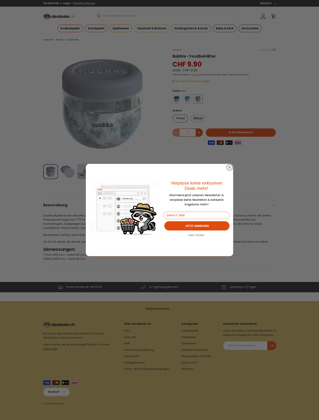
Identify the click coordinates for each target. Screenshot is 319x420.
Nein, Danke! (196, 235)
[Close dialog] (230, 167)
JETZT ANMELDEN (197, 226)
